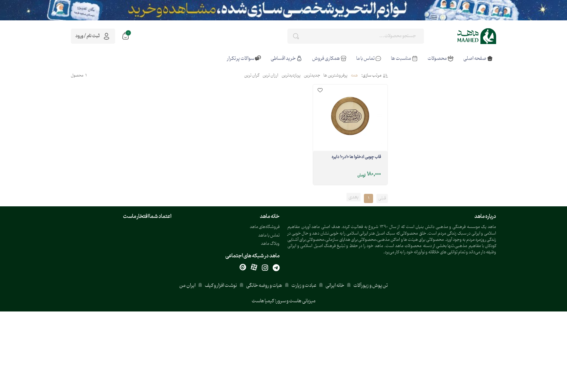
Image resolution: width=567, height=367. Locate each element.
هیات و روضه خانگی (264, 286)
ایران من (187, 286)
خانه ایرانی (335, 286)
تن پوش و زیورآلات (370, 286)
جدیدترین (312, 76)
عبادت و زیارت (303, 286)
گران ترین (251, 76)
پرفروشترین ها (335, 76)
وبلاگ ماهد (270, 244)
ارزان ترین (270, 76)
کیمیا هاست (263, 301)
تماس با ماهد (269, 236)
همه (354, 76)
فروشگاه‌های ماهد (265, 227)
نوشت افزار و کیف (221, 286)
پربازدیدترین (291, 76)
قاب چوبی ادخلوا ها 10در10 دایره (356, 157)
